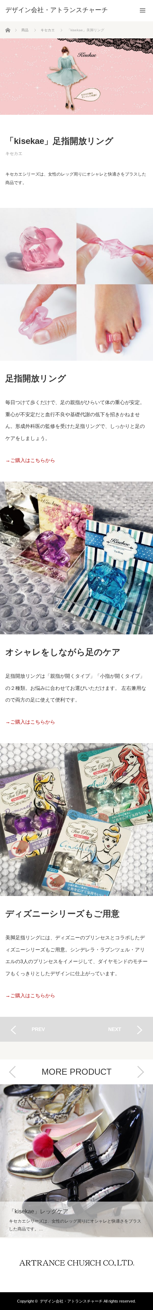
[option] (76, 1161)
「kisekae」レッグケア (76, 1160)
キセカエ (48, 30)
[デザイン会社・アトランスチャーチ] (56, 10)
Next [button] (140, 1071)
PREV (38, 1029)
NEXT (114, 1029)
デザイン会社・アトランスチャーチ (71, 1301)
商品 (24, 30)
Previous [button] (12, 1071)
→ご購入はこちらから (30, 460)
